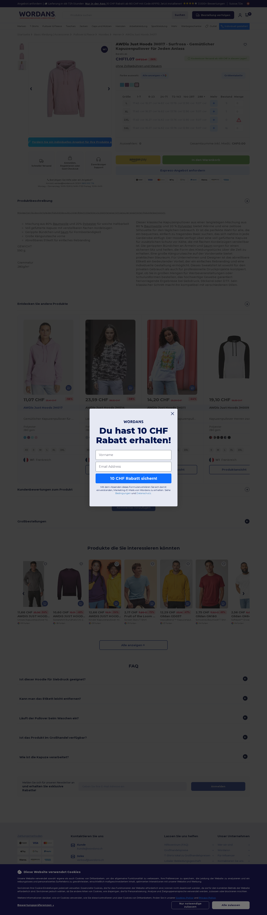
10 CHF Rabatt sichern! (133, 478)
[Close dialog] (172, 413)
